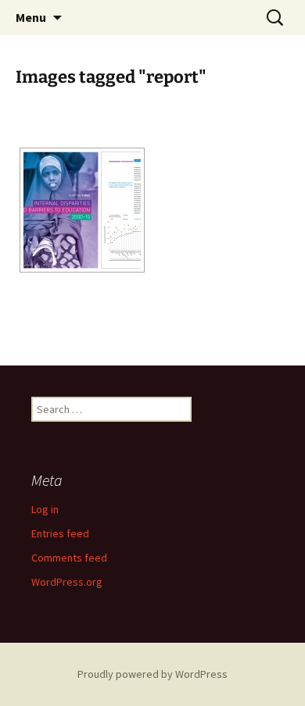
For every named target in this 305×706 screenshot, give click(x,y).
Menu (31, 17)
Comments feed (69, 558)
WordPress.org (66, 582)
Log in (45, 509)
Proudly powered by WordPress (152, 674)
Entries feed (60, 533)
